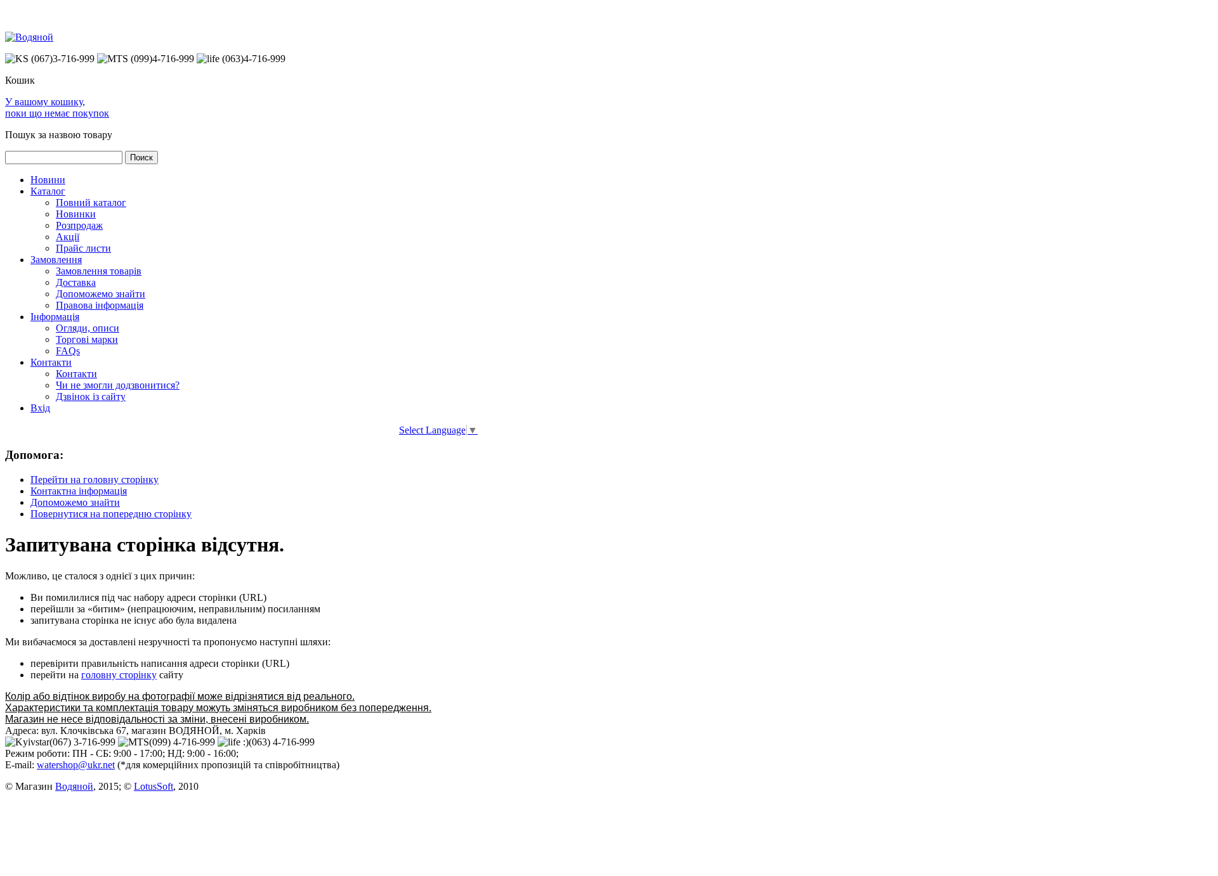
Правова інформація (99, 305)
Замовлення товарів (98, 271)
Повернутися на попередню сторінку (111, 513)
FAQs (68, 350)
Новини (47, 179)
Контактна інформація (78, 491)
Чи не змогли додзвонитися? (118, 385)
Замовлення (56, 259)
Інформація (54, 316)
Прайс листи (83, 248)
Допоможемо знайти (100, 293)
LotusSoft (153, 786)
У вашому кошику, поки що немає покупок (57, 107)
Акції (67, 236)
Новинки (76, 214)
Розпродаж (79, 225)
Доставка (76, 282)
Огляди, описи (87, 328)
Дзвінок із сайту (91, 396)
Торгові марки (87, 339)
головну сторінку (119, 674)
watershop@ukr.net (76, 764)
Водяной (74, 786)
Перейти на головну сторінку (94, 479)
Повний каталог (91, 202)
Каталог (47, 191)
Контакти (51, 362)
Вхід (40, 408)
